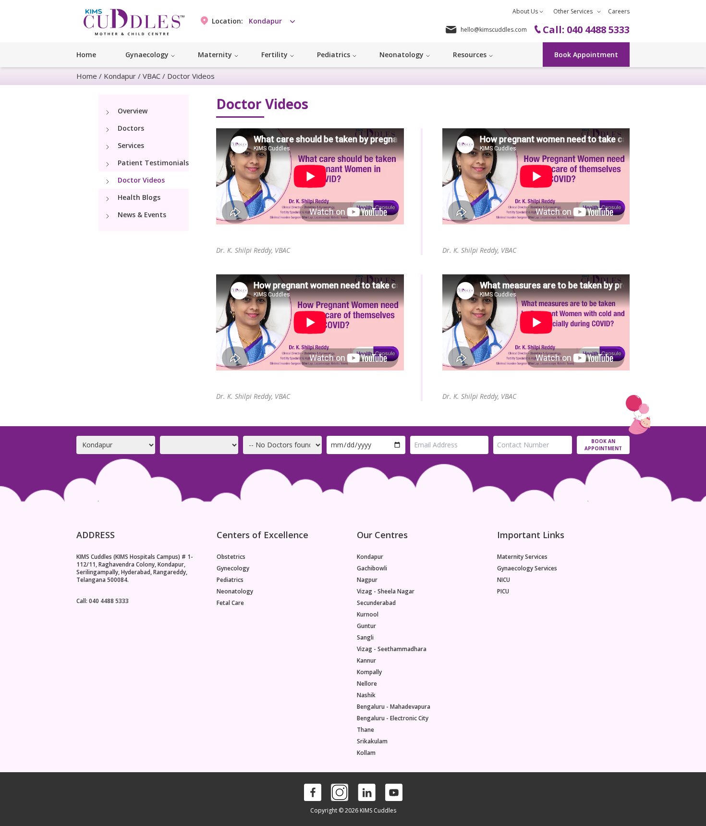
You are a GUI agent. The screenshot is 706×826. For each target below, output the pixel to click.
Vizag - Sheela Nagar (385, 591)
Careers (619, 11)
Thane (365, 730)
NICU (503, 580)
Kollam (366, 753)
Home (86, 54)
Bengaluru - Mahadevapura (393, 707)
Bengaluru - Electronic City (392, 718)
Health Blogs (139, 197)
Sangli (365, 637)
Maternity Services (522, 557)
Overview (132, 110)
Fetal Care (230, 603)
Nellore (367, 684)
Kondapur (120, 76)
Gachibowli (372, 568)
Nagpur (367, 580)
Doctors (131, 128)
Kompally (369, 672)
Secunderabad (376, 603)
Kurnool (367, 614)
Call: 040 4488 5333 (102, 601)
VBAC (151, 76)
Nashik (366, 695)
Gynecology (233, 568)
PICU (503, 591)
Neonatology (235, 591)
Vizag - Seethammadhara (391, 649)
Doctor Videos (141, 180)
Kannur (366, 661)
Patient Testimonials (153, 162)
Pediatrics (230, 580)
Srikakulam (372, 741)
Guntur (366, 626)
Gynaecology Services (527, 568)
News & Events (142, 214)
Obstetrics (231, 557)
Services (131, 145)
